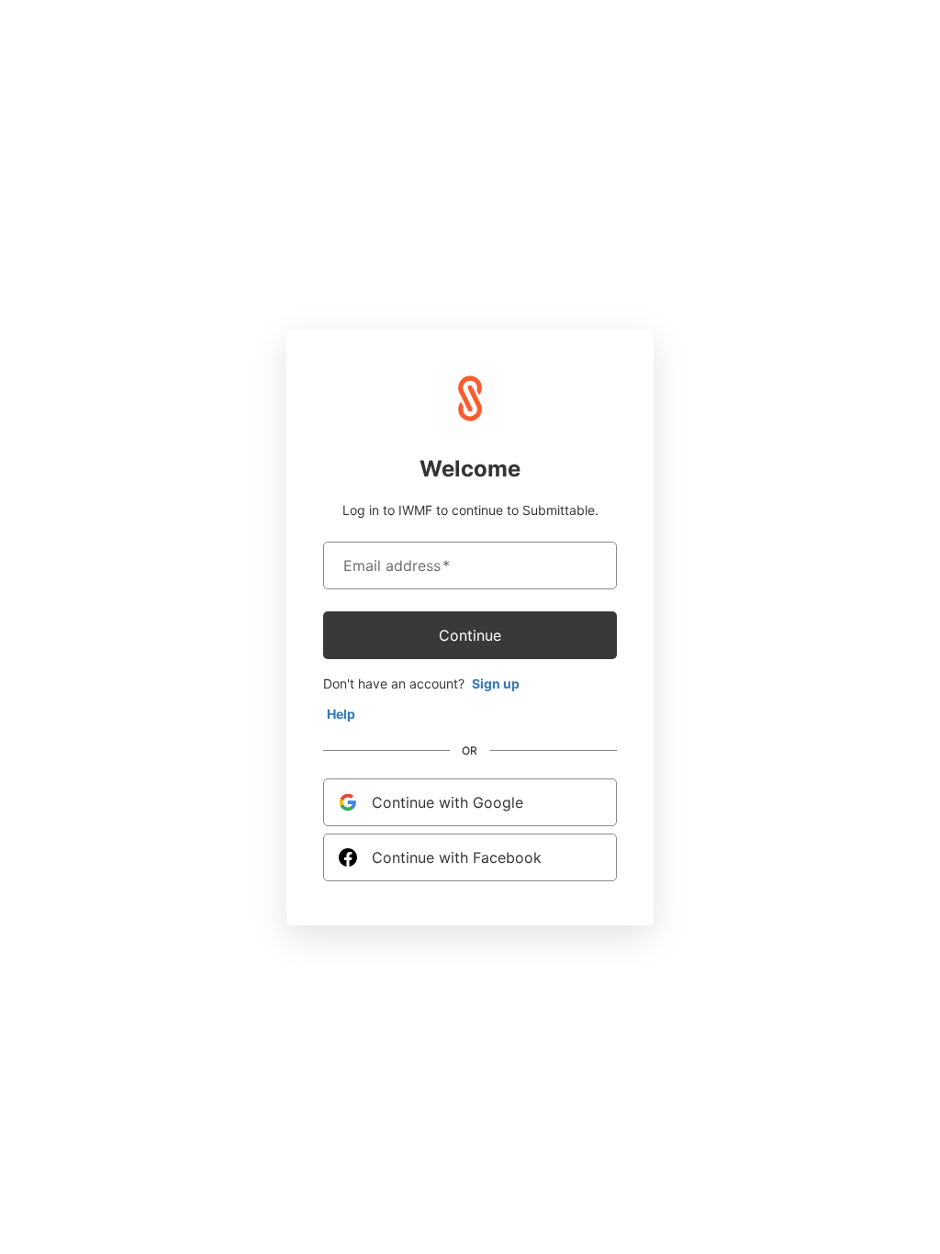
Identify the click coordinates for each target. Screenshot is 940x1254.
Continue (470, 635)
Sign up (496, 683)
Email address (396, 565)
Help (341, 714)
